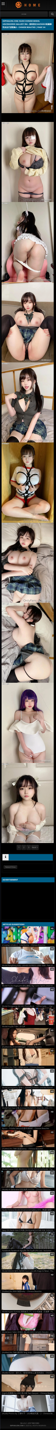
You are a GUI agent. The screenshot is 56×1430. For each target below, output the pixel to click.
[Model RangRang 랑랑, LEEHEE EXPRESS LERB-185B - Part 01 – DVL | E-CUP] (28, 955)
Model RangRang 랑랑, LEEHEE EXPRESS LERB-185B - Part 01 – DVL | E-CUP (28, 965)
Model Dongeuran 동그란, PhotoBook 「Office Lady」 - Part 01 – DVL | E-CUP (28, 1006)
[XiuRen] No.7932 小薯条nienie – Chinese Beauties (23, 1067)
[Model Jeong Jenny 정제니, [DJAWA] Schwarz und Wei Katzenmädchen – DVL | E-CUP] (28, 1077)
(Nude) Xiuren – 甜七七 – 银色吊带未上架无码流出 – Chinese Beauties (28, 1373)
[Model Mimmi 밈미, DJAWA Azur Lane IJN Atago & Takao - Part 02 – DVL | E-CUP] (28, 1260)
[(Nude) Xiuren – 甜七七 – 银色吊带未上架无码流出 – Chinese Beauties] (28, 1362)
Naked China (10, 867)
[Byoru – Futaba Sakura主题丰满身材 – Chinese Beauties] (28, 1118)
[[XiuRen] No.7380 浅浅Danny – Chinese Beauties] (28, 1138)
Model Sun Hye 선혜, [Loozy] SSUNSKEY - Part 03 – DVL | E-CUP (28, 1108)
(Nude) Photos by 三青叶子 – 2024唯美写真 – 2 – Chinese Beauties (28, 1413)
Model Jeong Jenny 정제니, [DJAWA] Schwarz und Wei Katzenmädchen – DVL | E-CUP (28, 1087)
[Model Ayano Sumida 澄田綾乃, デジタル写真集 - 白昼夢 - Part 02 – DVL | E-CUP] (28, 1301)
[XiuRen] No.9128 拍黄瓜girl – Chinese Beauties (22, 1047)
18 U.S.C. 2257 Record (29, 1423)
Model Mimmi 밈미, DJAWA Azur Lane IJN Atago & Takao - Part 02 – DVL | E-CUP (28, 1271)
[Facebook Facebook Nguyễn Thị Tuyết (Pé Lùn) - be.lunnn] (28, 1240)
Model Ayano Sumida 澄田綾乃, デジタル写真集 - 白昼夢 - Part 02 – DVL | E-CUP (28, 1311)
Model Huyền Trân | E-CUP (13, 1026)
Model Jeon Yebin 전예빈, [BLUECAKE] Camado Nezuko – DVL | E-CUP (28, 1332)
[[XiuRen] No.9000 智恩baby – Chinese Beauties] (28, 1281)
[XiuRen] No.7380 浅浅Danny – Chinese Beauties (22, 1149)
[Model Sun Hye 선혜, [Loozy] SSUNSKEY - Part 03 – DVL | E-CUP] (28, 1097)
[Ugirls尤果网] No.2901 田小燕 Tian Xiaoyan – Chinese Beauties (28, 1393)
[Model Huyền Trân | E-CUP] (28, 1016)
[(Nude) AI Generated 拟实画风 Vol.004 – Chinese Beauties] (28, 1179)
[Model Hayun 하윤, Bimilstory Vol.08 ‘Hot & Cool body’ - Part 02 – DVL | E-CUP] (28, 1158)
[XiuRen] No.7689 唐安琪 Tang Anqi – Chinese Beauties (25, 1352)
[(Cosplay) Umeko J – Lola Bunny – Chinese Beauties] (28, 934)
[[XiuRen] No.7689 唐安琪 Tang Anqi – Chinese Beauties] (28, 1342)
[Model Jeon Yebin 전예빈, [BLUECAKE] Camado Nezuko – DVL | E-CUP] (28, 1321)
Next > (35, 847)
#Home (24, 14)
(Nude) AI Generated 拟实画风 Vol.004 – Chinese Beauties (26, 1189)
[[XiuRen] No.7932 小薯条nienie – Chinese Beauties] (28, 1057)
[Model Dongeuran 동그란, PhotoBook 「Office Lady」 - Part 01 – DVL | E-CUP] (28, 996)
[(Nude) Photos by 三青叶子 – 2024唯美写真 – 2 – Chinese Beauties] (28, 1403)
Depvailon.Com (28, 5)
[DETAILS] (5, 857)
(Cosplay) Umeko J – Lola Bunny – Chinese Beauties (23, 945)
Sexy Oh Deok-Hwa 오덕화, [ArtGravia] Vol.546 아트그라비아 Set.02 (28, 1230)
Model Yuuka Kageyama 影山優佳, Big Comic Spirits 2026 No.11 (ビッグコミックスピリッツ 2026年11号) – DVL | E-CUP (28, 986)
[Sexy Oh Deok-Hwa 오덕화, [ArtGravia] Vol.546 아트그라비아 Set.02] (28, 1220)
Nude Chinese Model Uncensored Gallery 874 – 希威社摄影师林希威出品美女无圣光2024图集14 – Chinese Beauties (28, 1210)
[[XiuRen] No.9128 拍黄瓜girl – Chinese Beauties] (28, 1036)
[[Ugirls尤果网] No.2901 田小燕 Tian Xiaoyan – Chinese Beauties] (28, 1383)
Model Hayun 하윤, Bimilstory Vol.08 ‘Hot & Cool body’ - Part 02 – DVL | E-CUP (28, 1169)
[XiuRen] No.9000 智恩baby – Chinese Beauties (22, 1291)
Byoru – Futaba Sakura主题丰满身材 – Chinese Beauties (25, 1128)
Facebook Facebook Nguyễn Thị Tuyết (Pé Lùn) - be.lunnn (26, 1250)
